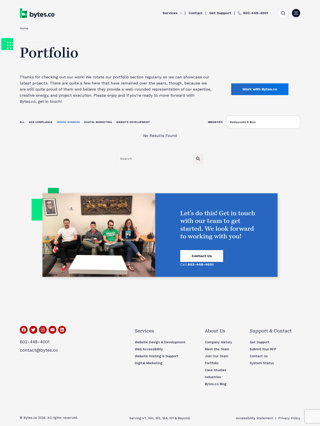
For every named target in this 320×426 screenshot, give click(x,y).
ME (157, 418)
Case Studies (215, 370)
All (22, 122)
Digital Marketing (98, 122)
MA (164, 418)
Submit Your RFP (263, 349)
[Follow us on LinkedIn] (62, 330)
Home (24, 28)
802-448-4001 (255, 13)
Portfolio (212, 363)
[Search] (283, 13)
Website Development (133, 122)
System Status (262, 363)
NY (171, 418)
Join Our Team (216, 356)
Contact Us (202, 256)
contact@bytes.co (39, 350)
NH (150, 418)
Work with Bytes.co (260, 89)
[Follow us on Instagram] (43, 330)
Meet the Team (217, 349)
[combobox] (155, 158)
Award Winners (68, 122)
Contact (196, 13)
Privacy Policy (289, 418)
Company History (218, 342)
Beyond (184, 418)
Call (197, 264)
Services (170, 13)
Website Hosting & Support (156, 356)
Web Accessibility (149, 349)
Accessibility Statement (254, 418)
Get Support (220, 13)
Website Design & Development (160, 342)
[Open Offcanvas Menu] (296, 13)
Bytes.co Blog (215, 384)
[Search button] (198, 159)
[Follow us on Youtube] (52, 330)
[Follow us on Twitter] (33, 330)
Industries (213, 377)
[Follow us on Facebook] (24, 330)
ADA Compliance (41, 122)
